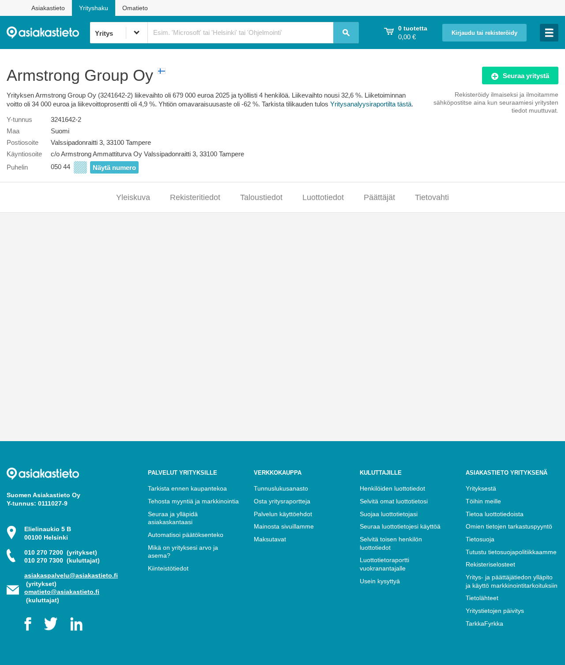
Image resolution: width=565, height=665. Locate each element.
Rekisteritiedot (195, 197)
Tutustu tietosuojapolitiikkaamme (511, 551)
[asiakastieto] (48, 33)
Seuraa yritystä (526, 75)
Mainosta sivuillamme (284, 526)
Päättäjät (379, 197)
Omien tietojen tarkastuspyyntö (509, 526)
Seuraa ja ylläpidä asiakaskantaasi (173, 518)
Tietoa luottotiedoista (495, 514)
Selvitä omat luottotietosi (394, 501)
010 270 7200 (60, 552)
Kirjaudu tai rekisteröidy (484, 33)
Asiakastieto (48, 7)
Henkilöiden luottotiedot (392, 488)
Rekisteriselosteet (490, 564)
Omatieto (135, 7)
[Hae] (346, 32)
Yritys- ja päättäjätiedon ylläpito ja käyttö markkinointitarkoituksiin (511, 581)
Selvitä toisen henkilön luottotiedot (391, 543)
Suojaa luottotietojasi (389, 514)
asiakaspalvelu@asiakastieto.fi (71, 575)
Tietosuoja (480, 539)
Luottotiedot (323, 197)
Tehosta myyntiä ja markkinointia (193, 501)
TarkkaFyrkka (484, 623)
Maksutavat (270, 539)
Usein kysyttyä (380, 581)
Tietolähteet (482, 597)
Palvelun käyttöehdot (283, 514)
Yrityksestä (481, 488)
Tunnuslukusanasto (281, 488)
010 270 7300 (62, 560)
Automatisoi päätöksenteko (185, 534)
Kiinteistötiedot (168, 568)
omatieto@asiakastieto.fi (61, 591)
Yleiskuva (133, 197)
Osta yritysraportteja (282, 501)
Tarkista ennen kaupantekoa (187, 488)
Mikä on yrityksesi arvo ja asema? (183, 551)
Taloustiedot (261, 197)
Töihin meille (483, 501)
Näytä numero (114, 167)
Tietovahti (432, 197)
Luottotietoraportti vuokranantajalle (384, 564)
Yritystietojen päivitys (495, 610)
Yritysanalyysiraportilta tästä (370, 104)
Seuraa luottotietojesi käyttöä (400, 526)
